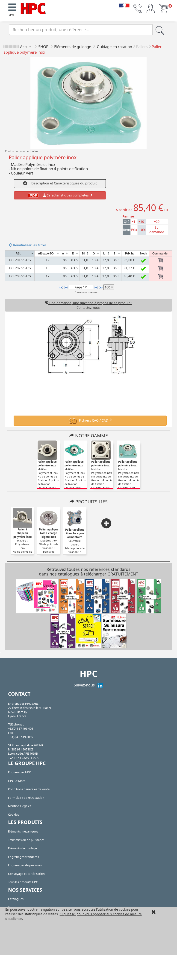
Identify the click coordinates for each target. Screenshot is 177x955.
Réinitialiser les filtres (29, 245)
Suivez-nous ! (85, 685)
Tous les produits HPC (23, 882)
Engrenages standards (23, 857)
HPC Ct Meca (16, 781)
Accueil (26, 46)
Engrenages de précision (25, 865)
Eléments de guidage (73, 46)
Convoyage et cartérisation (26, 874)
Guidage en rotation (114, 46)
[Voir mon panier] (163, 8)
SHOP (43, 46)
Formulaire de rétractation (26, 798)
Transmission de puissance (26, 840)
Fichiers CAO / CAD (93, 420)
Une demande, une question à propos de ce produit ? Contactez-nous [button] (90, 305)
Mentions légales (19, 806)
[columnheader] (20, 253)
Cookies (13, 815)
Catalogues (16, 899)
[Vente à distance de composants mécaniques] (33, 8)
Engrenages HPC (19, 772)
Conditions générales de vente (29, 789)
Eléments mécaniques (23, 831)
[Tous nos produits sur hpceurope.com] (88, 630)
